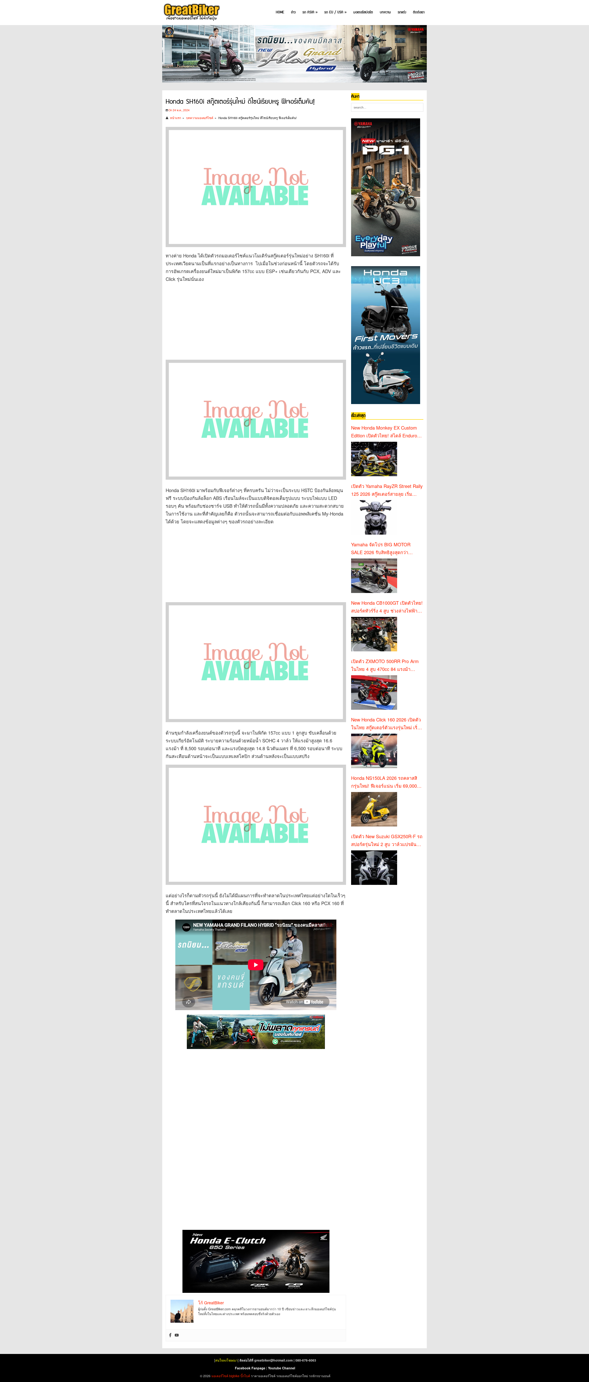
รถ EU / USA (335, 12)
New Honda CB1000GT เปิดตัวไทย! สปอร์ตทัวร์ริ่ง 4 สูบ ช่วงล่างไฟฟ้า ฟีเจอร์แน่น (387, 607)
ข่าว (293, 12)
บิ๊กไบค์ (245, 1375)
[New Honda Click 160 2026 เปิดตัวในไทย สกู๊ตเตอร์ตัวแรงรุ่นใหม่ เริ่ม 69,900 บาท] (374, 751)
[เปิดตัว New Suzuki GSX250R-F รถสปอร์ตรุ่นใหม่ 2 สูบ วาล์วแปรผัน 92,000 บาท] (374, 867)
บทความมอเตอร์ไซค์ (199, 118)
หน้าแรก (175, 118)
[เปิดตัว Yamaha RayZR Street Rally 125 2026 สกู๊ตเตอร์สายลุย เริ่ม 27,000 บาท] (374, 517)
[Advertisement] (249, 320)
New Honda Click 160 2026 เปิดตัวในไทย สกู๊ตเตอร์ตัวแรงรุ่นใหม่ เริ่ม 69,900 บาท (386, 723)
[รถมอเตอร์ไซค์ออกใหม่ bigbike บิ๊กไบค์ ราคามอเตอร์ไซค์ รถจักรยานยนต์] (191, 12)
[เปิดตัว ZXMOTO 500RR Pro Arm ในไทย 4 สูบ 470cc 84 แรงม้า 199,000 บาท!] (374, 692)
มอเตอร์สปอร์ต (363, 12)
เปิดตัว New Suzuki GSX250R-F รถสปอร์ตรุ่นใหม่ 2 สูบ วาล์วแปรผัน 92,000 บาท (386, 840)
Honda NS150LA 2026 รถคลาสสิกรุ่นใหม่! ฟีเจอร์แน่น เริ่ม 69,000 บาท (384, 782)
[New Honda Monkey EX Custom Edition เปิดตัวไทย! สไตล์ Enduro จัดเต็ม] (374, 459)
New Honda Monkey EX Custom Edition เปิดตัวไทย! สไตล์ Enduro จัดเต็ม (384, 431)
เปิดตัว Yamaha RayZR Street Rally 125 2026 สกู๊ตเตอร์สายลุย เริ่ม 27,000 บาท (387, 490)
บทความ (385, 12)
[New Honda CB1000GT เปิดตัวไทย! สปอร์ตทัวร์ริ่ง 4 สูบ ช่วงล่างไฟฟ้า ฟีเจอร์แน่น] (374, 634)
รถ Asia (310, 12)
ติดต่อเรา (418, 12)
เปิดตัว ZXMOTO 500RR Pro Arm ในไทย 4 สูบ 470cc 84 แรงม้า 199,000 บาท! (385, 665)
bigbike (234, 1375)
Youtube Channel (281, 1368)
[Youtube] (177, 1335)
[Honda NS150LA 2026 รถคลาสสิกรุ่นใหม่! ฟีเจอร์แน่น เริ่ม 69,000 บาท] (374, 809)
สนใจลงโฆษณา (226, 1360)
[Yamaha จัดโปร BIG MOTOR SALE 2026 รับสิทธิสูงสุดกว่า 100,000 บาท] (374, 575)
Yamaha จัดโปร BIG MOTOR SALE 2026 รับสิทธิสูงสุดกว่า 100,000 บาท (380, 548)
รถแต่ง (402, 12)
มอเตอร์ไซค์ (219, 1375)
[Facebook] (170, 1335)
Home (280, 12)
